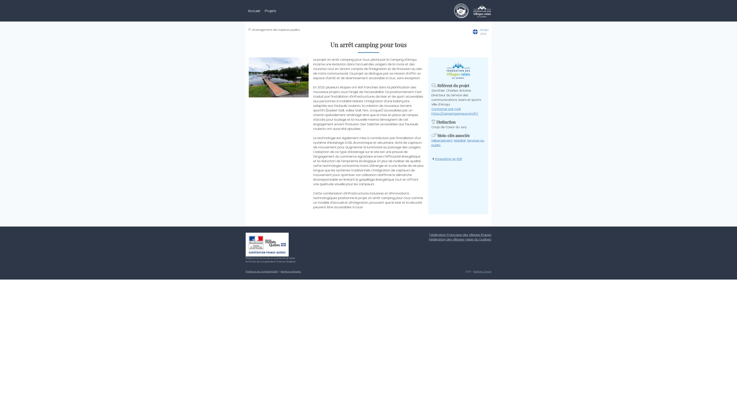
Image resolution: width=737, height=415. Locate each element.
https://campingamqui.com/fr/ (454, 113)
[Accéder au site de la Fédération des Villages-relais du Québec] (482, 10)
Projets (270, 10)
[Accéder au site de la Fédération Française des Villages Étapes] (463, 10)
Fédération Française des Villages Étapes (460, 235)
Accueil (254, 10)
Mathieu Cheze (482, 271)
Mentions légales (291, 271)
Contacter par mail (446, 109)
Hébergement (442, 140)
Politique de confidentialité (262, 271)
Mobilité (460, 140)
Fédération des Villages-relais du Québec (460, 239)
